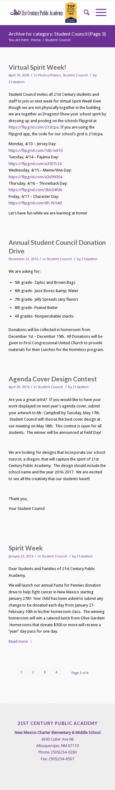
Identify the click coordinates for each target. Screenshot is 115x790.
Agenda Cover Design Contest (53, 379)
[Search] (84, 12)
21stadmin (17, 82)
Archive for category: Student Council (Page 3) (57, 34)
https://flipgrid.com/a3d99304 (35, 177)
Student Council (75, 75)
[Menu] (98, 12)
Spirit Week (26, 548)
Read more (18, 641)
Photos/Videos (49, 75)
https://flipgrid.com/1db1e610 (36, 150)
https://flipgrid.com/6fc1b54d (35, 203)
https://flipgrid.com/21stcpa (34, 127)
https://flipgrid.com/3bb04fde (35, 189)
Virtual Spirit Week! (37, 67)
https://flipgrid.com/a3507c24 (35, 163)
